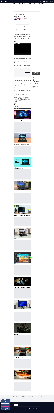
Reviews (18, 18)
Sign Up (5, 406)
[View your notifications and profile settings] (50, 1)
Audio (24, 3)
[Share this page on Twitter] (15, 19)
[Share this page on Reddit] (16, 19)
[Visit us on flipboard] (45, 1)
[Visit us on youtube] (44, 1)
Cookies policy (22, 408)
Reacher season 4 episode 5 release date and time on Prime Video (36, 87)
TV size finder (19, 11)
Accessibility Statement (16, 409)
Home (31, 3)
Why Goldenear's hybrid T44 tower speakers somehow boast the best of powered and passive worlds (36, 76)
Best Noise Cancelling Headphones (35, 397)
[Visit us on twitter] (43, 1)
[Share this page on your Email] (19, 19)
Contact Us (28, 407)
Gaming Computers (18, 14)
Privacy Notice (17, 74)
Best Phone (29, 396)
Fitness (22, 3)
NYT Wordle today (32, 11)
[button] (52, 1)
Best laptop (23, 11)
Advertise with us (28, 408)
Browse (34, 3)
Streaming (20, 3)
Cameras (29, 3)
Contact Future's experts (23, 407)
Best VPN (37, 11)
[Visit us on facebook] (42, 1)
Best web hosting (27, 11)
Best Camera (41, 396)
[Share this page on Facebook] (14, 19)
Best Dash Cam (41, 397)
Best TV (28, 397)
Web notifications (35, 408)
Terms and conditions (35, 407)
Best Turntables (33, 396)
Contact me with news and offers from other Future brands (5, 405)
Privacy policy (15, 408)
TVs (17, 3)
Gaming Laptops (22, 14)
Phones (11, 3)
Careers (21, 409)
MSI (14, 104)
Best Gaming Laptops (24, 397)
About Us (15, 407)
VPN (26, 3)
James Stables (21, 18)
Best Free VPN (17, 397)
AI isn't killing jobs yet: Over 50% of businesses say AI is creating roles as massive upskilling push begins (36, 73)
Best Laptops (23, 396)
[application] (22, 49)
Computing (14, 3)
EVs (32, 3)
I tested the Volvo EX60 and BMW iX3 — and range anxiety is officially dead (36, 84)
